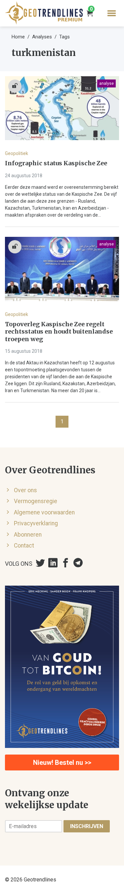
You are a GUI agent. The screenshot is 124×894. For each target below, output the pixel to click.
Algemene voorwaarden (44, 512)
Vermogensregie (35, 501)
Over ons (25, 490)
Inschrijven (86, 826)
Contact (24, 545)
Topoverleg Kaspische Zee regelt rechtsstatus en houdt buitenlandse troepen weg (59, 332)
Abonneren (28, 534)
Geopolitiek (16, 153)
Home (18, 37)
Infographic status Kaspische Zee (56, 163)
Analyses (42, 37)
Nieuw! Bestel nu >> (62, 762)
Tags (64, 37)
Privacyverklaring (36, 523)
